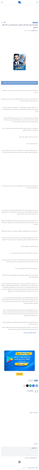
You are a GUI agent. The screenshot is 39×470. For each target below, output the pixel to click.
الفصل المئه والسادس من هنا (30, 332)
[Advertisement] (19, 14)
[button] (33, 385)
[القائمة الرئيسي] (37, 2)
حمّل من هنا (19, 374)
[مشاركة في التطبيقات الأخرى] (24, 385)
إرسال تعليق (34, 448)
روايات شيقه (35, 22)
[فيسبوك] (19, 462)
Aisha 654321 (33, 30)
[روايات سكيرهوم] (19, 2)
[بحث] (2, 2)
